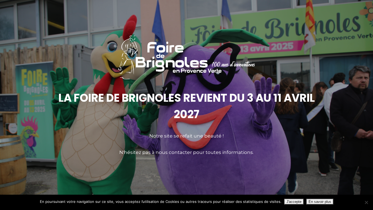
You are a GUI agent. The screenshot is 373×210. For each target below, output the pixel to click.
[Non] (366, 202)
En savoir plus (320, 202)
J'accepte (293, 202)
